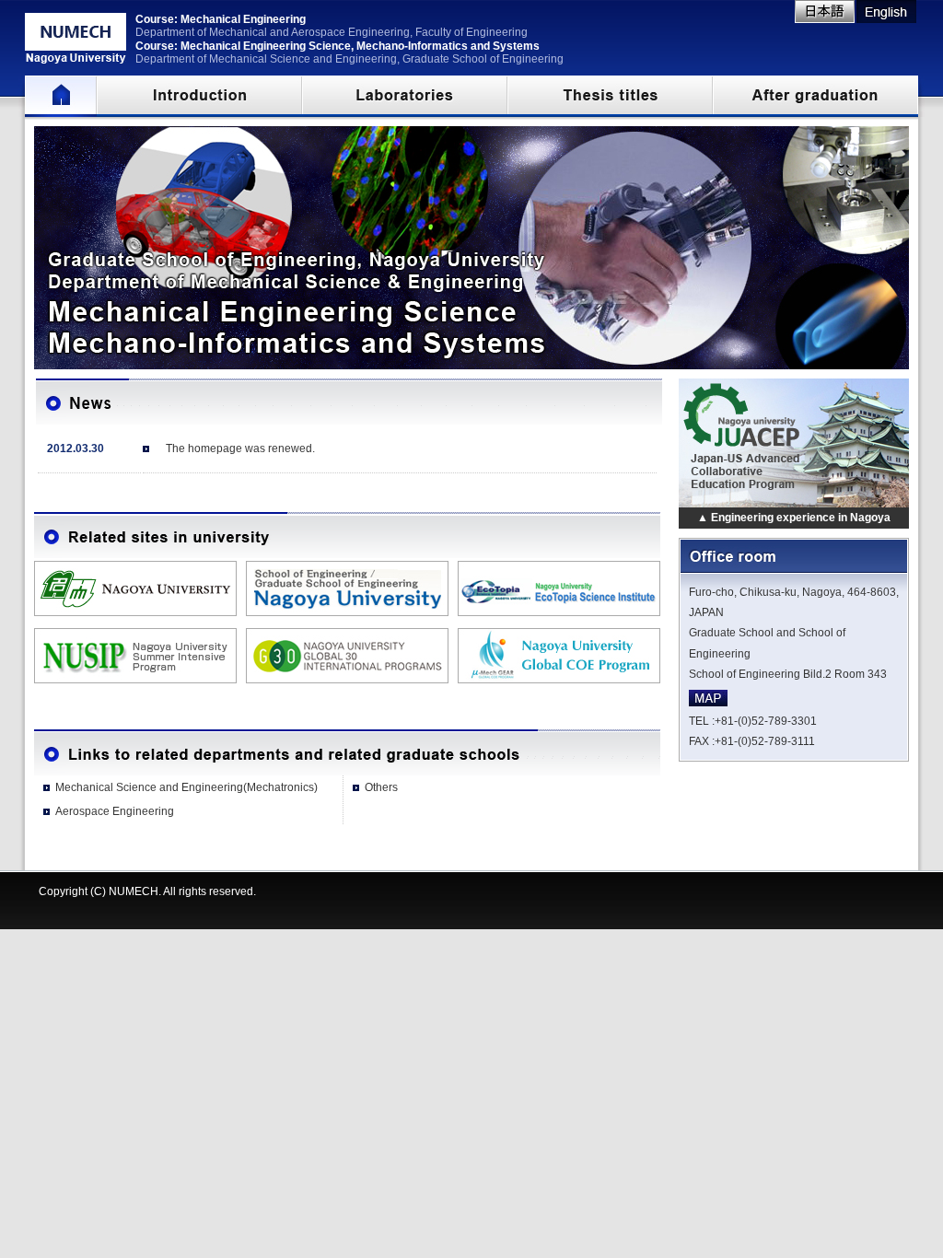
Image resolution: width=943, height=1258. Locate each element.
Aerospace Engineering (114, 811)
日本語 (825, 11)
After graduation (815, 96)
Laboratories (404, 96)
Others (381, 787)
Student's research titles (610, 96)
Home (61, 96)
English (886, 11)
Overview (199, 96)
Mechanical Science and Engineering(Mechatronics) (186, 787)
